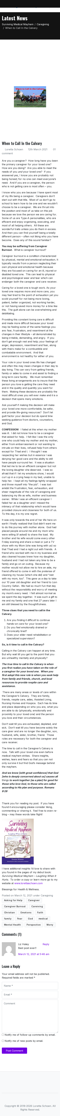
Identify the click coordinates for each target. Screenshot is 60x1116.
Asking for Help (13, 900)
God (30, 918)
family (8, 918)
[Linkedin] (30, 1100)
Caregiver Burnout (15, 906)
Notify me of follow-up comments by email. (30, 1034)
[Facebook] (20, 1100)
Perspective (34, 924)
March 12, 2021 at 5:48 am (33, 954)
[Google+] (35, 1100)
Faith (40, 912)
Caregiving (47, 895)
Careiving (37, 906)
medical (43, 918)
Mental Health (12, 924)
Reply (46, 944)
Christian (9, 912)
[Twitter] (25, 1100)
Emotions (26, 912)
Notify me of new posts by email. (24, 1040)
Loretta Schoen (14, 149)
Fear (19, 918)
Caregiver (34, 900)
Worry (49, 924)
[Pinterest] (40, 1100)
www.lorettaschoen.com (28, 883)
